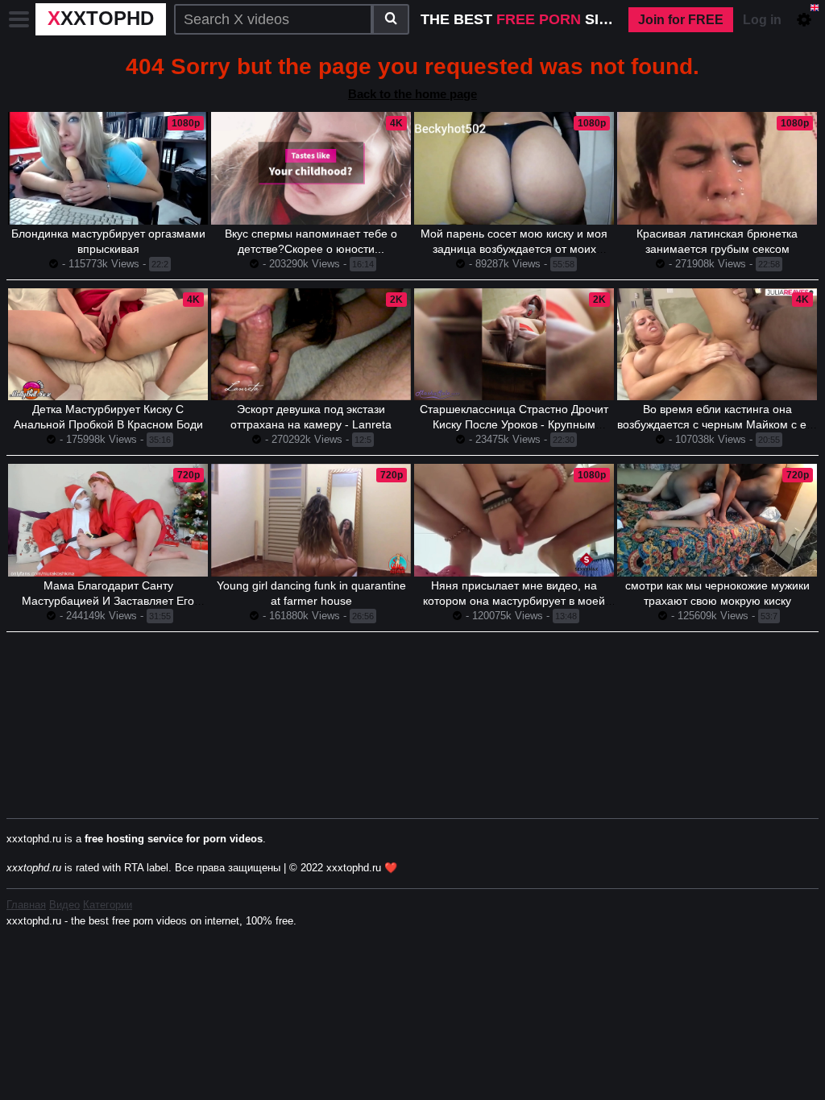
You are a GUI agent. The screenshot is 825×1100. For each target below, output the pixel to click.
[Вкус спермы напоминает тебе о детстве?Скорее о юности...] (311, 168)
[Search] (390, 19)
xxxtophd (101, 18)
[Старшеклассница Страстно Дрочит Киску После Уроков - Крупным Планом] (514, 344)
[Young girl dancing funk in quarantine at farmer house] (311, 520)
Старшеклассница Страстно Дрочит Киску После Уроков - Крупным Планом (514, 424)
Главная (26, 905)
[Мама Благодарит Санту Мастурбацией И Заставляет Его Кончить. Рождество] (108, 520)
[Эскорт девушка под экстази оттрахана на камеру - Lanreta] (311, 344)
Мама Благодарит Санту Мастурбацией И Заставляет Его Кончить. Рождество (108, 600)
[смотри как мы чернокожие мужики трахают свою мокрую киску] (717, 520)
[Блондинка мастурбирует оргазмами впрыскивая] (108, 168)
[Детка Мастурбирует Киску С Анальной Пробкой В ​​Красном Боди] (108, 344)
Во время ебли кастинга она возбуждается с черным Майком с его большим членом (717, 424)
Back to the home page (412, 94)
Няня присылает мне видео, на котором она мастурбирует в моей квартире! (514, 600)
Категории (107, 905)
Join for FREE (680, 20)
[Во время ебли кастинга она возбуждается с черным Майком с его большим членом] (717, 344)
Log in (762, 20)
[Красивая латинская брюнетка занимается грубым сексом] (717, 168)
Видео (64, 905)
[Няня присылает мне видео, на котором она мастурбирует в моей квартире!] (514, 520)
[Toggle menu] (19, 19)
